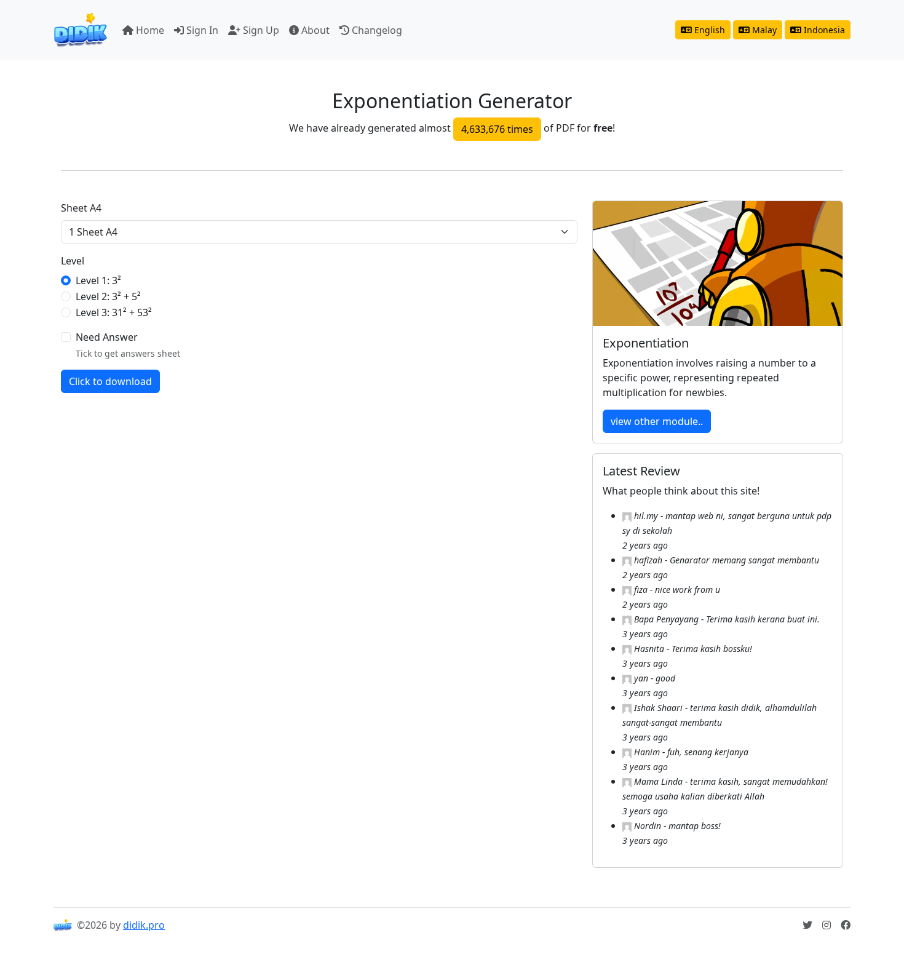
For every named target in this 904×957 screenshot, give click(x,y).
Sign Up (259, 30)
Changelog (375, 30)
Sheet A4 (81, 208)
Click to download (110, 381)
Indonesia (823, 30)
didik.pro (144, 925)
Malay (763, 30)
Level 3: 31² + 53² (114, 312)
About (314, 30)
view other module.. (657, 421)
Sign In (201, 30)
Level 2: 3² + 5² (108, 296)
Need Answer (107, 337)
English (708, 30)
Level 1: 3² (98, 280)
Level (72, 261)
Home (148, 30)
